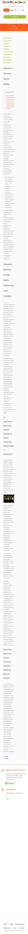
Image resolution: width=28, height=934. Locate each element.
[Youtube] (14, 10)
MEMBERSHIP (14, 17)
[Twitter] (20, 10)
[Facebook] (17, 10)
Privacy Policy (20, 924)
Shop (15, 928)
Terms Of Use (7, 928)
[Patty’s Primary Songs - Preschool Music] (14, 2)
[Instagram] (23, 10)
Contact (22, 928)
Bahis (6, 756)
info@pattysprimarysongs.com (14, 793)
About (5, 924)
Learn (11, 924)
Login (6, 10)
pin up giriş (6, 236)
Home (11, 28)
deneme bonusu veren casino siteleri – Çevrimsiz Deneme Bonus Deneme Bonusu (8, 50)
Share (6, 758)
